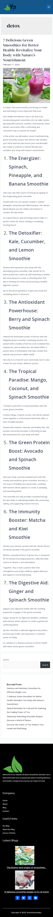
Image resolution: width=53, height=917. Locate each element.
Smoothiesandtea (34, 913)
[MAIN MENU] (49, 7)
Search (6, 659)
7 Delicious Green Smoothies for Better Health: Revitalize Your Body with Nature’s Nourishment (22, 50)
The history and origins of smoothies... (26, 867)
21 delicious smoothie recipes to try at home (26, 892)
